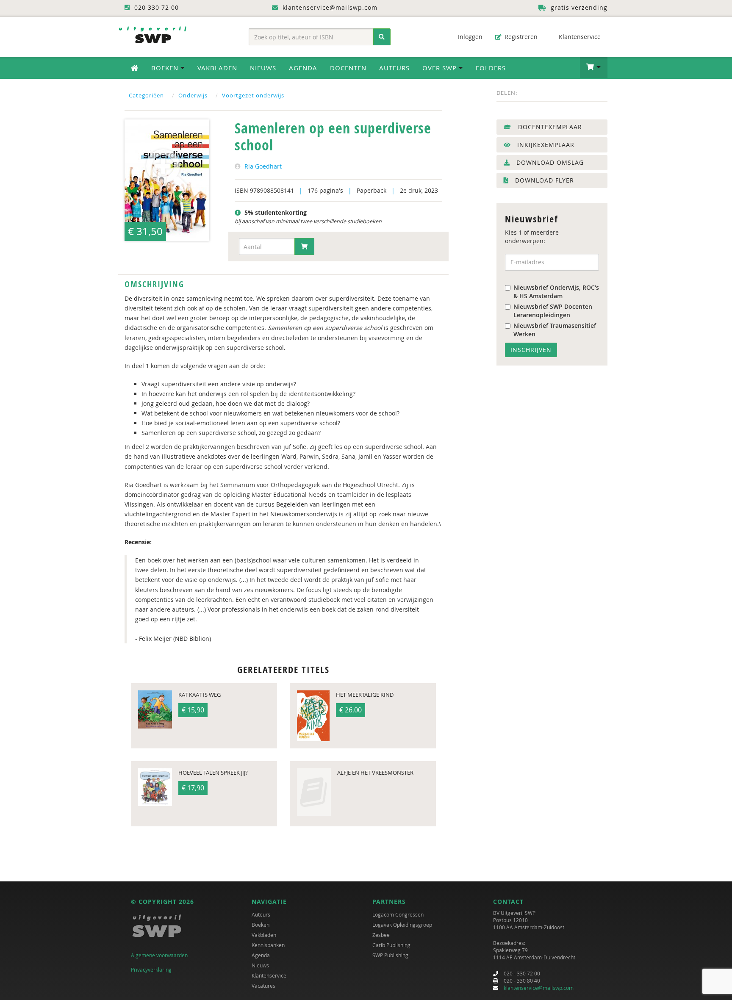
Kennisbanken (268, 945)
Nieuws (263, 68)
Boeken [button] (165, 68)
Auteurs (394, 68)
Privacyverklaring (151, 969)
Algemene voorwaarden (159, 955)
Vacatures (263, 985)
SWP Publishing (390, 955)
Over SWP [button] (440, 68)
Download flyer (543, 180)
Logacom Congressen (398, 914)
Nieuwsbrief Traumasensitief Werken (554, 329)
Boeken (260, 924)
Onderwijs (193, 95)
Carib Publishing (391, 945)
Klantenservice (579, 37)
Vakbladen (217, 68)
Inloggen (469, 37)
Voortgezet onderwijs (253, 95)
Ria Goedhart (263, 166)
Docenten (348, 68)
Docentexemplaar (549, 127)
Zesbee (381, 934)
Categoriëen (146, 95)
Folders (491, 68)
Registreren (520, 37)
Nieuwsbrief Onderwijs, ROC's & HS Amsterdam (556, 291)
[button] (593, 67)
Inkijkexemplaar (544, 145)
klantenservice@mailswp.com (539, 987)
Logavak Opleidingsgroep (402, 924)
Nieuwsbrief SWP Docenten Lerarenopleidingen (552, 310)
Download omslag (549, 162)
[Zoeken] (382, 36)
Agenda (303, 68)
